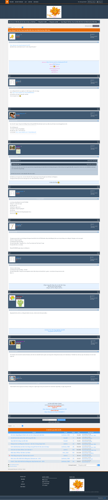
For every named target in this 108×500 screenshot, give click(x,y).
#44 (98, 156)
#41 (98, 42)
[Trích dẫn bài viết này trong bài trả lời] (98, 76)
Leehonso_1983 (65, 435)
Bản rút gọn (46, 483)
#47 (98, 264)
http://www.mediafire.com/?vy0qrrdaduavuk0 (26, 132)
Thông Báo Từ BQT (42, 21)
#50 (98, 383)
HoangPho (18, 224)
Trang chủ (22, 476)
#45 (98, 198)
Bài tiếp (57, 422)
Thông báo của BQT (53, 21)
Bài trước (51, 422)
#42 (98, 87)
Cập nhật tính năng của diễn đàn (19, 441)
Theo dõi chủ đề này (13, 466)
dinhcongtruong (92, 450)
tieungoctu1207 (20, 191)
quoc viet (18, 34)
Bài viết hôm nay (19, 1)
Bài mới (46, 479)
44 (73, 461)
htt (89, 461)
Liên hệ (45, 485)
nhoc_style (65, 452)
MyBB (104, 497)
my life (17, 377)
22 (73, 443)
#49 (98, 351)
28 (73, 446)
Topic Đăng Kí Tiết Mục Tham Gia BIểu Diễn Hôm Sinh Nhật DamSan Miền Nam (79, 21)
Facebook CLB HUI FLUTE (54, 331)
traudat (66, 438)
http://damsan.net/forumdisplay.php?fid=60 (57, 62)
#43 (98, 120)
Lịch (26, 1)
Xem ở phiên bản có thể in (14, 464)
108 (73, 449)
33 (73, 458)
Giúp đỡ (30, 1)
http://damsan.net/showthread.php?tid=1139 (54, 409)
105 (73, 452)
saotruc (66, 443)
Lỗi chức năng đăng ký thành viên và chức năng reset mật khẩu (27, 435)
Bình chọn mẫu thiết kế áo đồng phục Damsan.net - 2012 (26, 458)
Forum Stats (46, 481)
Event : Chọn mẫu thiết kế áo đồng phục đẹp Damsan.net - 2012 (27, 461)
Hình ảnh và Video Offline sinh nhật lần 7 (21, 449)
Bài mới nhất (85, 435)
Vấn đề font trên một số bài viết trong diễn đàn (23, 438)
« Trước (13, 27)
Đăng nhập (92, 1)
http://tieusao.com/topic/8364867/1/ (54, 412)
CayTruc (18, 257)
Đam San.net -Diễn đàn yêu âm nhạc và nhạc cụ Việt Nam (22, 21)
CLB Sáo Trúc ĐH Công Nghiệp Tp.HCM (55, 330)
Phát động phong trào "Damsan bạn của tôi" (22, 455)
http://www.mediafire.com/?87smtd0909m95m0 (23, 92)
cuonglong (90, 453)
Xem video (36, 1)
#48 (98, 309)
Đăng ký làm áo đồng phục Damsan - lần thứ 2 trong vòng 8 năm (28, 443)
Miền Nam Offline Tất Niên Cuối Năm (20, 452)
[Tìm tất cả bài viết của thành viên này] (10, 76)
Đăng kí (100, 1)
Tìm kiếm (12, 1)
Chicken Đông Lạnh (20, 113)
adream (18, 80)
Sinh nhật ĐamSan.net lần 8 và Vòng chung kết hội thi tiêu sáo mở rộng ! (30, 446)
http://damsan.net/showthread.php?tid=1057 (20, 45)
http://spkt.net (56, 64)
